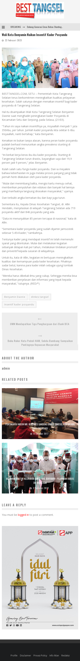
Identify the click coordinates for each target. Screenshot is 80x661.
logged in (23, 515)
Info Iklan (54, 655)
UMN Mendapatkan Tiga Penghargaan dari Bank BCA (39, 324)
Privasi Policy (40, 655)
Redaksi (65, 655)
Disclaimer (25, 655)
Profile (14, 655)
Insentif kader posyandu (19, 304)
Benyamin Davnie (14, 296)
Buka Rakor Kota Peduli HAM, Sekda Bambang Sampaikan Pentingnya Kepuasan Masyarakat (40, 343)
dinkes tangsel (40, 296)
